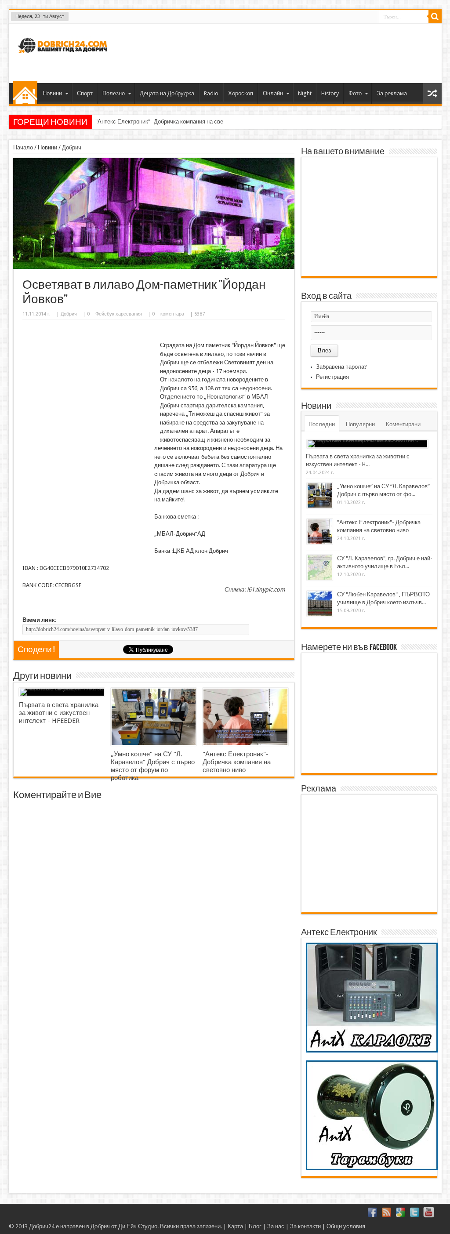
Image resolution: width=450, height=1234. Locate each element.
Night (305, 93)
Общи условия (346, 1226)
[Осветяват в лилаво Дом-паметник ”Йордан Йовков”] (153, 267)
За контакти (305, 1226)
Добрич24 (41, 1226)
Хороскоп (240, 93)
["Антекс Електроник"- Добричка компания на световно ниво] (245, 717)
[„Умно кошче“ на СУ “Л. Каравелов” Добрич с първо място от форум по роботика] (154, 717)
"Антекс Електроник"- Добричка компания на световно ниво (173, 121)
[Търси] (435, 16)
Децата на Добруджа (167, 93)
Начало (25, 92)
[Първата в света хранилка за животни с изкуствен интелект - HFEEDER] (62, 692)
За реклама (392, 93)
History (330, 93)
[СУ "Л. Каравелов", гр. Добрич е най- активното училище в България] (320, 567)
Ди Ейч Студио (137, 1226)
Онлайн (273, 93)
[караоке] (372, 1050)
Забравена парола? (341, 366)
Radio (211, 93)
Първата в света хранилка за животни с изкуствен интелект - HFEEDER (58, 713)
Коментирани (403, 424)
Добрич (71, 147)
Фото (355, 93)
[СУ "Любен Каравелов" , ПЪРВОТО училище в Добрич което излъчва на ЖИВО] (320, 604)
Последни (321, 424)
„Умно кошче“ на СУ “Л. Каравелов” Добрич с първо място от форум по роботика (153, 766)
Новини (52, 93)
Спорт (85, 93)
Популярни (360, 424)
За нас (275, 1226)
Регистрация (332, 377)
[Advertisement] (275, 52)
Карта (235, 1226)
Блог (255, 1226)
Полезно (113, 93)
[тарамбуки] (372, 1168)
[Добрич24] (63, 56)
